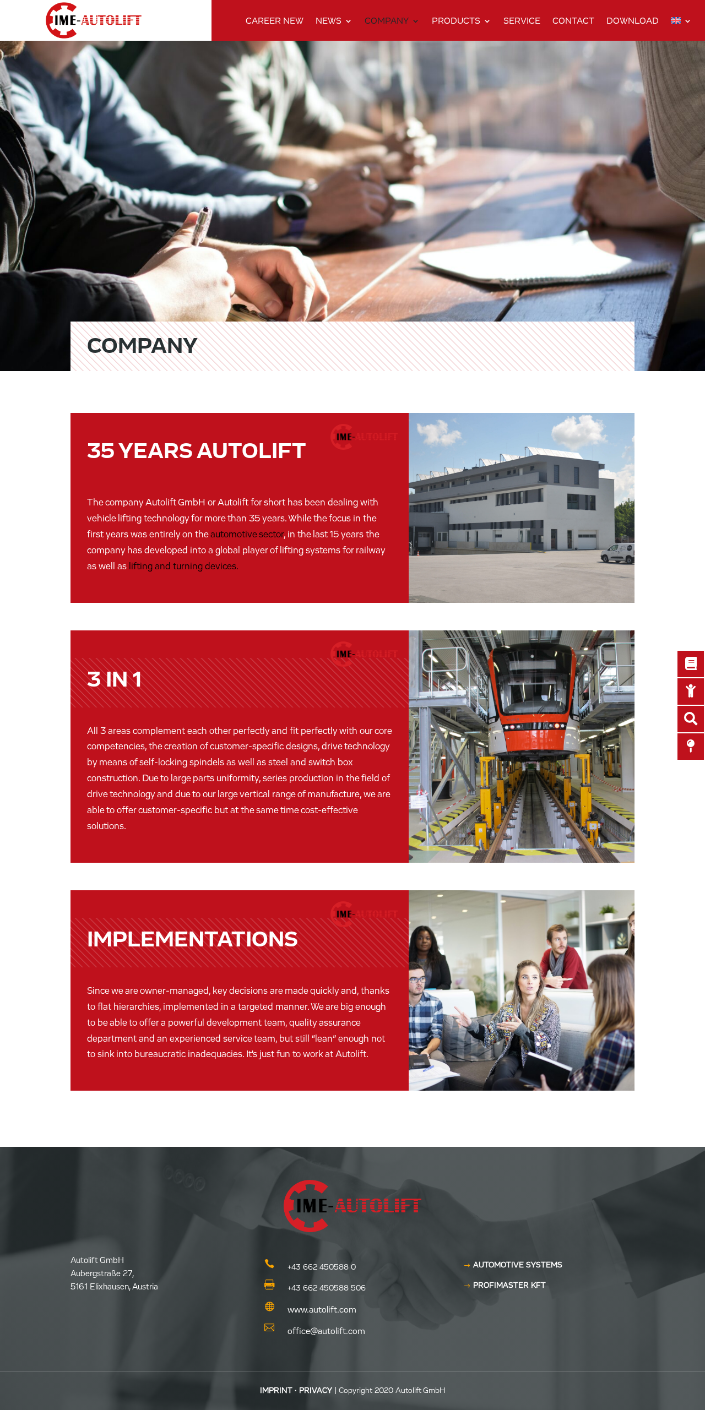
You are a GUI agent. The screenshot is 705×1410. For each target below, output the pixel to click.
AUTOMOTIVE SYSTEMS (517, 1265)
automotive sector (247, 535)
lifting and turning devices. (183, 566)
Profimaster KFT (509, 1285)
